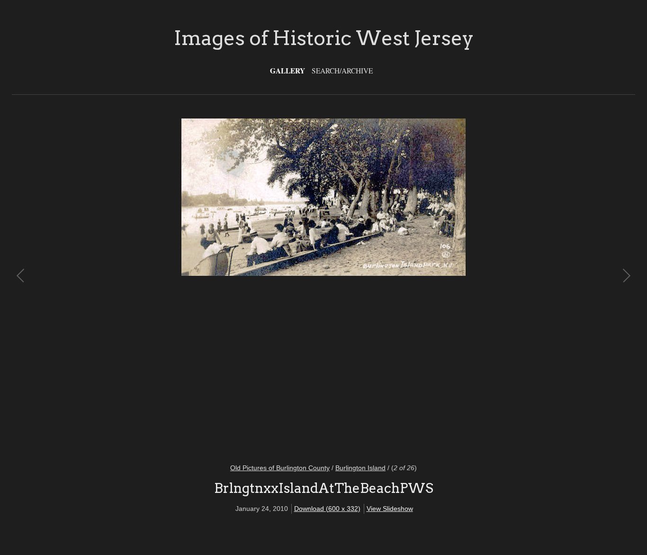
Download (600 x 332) (327, 508)
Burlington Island (360, 468)
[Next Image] (474, 285)
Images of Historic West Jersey (324, 38)
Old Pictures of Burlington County (280, 468)
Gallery (287, 70)
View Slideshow (390, 508)
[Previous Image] (172, 285)
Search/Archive (342, 70)
